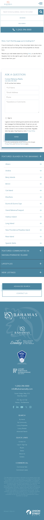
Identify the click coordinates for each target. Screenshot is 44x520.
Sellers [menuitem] (22, 451)
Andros (8, 171)
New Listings (8, 272)
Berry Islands (10, 177)
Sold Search (22, 23)
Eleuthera (9, 197)
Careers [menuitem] (22, 457)
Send (16, 137)
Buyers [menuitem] (22, 448)
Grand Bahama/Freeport (14, 210)
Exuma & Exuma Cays (13, 203)
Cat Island (9, 190)
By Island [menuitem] (22, 419)
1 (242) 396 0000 (22, 386)
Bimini (7, 184)
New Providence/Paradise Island (17, 230)
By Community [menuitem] (22, 422)
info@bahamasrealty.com (22, 389)
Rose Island (9, 236)
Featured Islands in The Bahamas (20, 156)
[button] (40, 12)
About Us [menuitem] (22, 454)
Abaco (7, 164)
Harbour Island (11, 217)
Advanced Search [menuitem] (22, 431)
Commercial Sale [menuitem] (22, 467)
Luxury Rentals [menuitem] (22, 428)
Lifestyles (7, 264)
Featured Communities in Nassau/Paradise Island (15, 253)
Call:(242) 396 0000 (11, 81)
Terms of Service (20, 144)
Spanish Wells (10, 243)
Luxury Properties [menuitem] (22, 425)
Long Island (9, 223)
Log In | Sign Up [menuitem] (22, 445)
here (29, 54)
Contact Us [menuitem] (22, 442)
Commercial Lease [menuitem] (22, 470)
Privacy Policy (31, 131)
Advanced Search (22, 18)
